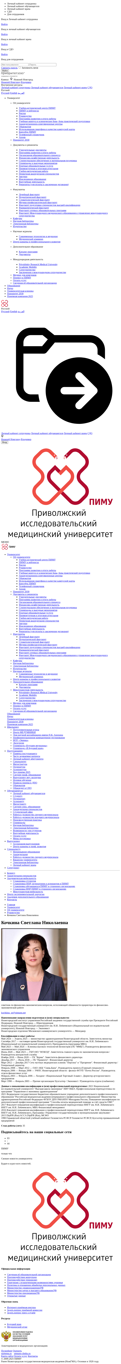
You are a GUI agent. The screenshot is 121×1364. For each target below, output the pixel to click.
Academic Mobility (28, 267)
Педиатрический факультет (32, 197)
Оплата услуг (20, 280)
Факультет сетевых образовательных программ (42, 210)
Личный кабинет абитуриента (28, 759)
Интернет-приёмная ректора (21, 1307)
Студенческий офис (23, 812)
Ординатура (19, 767)
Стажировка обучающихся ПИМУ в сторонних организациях (44, 886)
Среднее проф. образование (27, 775)
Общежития (25, 126)
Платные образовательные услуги (36, 166)
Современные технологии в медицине (38, 236)
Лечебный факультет (29, 194)
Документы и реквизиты (25, 594)
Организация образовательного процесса (39, 155)
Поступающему (15, 751)
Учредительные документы (32, 150)
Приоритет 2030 (21, 140)
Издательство (20, 226)
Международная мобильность (28, 891)
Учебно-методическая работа (33, 171)
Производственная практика (27, 820)
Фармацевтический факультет (34, 208)
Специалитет (19, 761)
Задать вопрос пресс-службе (21, 1312)
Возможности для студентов (27, 830)
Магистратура (20, 764)
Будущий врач (14, 1324)
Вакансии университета (25, 859)
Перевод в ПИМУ (22, 277)
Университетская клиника (20, 291)
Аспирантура (19, 769)
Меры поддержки (22, 838)
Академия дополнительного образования (28, 897)
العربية (21, 93)
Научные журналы (22, 671)
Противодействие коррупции (22, 1277)
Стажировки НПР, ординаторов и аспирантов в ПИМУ (41, 883)
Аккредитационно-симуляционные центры (41, 124)
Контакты (12, 899)
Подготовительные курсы (26, 729)
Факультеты (19, 634)
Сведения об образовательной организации (35, 283)
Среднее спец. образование (26, 806)
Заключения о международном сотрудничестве (42, 272)
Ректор (22, 113)
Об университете (21, 557)
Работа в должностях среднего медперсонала (35, 814)
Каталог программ (28, 251)
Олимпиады (19, 822)
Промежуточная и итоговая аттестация (38, 168)
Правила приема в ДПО (25, 782)
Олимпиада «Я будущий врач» (28, 748)
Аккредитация (20, 854)
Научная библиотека (23, 221)
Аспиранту (18, 801)
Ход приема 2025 (21, 772)
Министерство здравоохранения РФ (25, 1288)
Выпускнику (13, 841)
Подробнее (6, 1351)
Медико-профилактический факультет (38, 202)
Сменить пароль (9, 68)
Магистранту (19, 804)
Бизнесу (11, 873)
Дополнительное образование (28, 682)
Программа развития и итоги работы (37, 118)
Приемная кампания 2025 (20, 296)
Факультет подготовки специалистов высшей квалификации (49, 205)
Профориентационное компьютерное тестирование (39, 737)
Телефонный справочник (31, 134)
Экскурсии (18, 743)
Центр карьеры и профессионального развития (36, 241)
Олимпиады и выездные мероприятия (38, 163)
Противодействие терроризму (22, 1280)
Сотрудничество (27, 269)
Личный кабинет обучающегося (47, 87)
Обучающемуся (15, 790)
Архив (22, 137)
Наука (10, 288)
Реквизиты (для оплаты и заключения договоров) (44, 184)
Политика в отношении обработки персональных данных (36, 1285)
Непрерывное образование (26, 852)
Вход (4, 442)
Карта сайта (7, 1356)
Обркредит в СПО (22, 788)
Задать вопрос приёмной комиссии (24, 1310)
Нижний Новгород (10, 82)
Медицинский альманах (31, 239)
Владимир (26, 82)
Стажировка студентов (24, 881)
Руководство (25, 116)
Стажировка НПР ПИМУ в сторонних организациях (39, 889)
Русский (5, 93)
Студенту (17, 796)
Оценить (17, 1351)
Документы (25, 254)
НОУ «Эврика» (20, 740)
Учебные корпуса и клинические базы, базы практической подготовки (54, 121)
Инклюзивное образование (32, 179)
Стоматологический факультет (34, 200)
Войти (4, 24)
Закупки (23, 176)
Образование (13, 285)
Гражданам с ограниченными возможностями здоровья (35, 1282)
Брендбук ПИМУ (27, 132)
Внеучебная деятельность (32, 182)
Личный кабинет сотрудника (15, 87)
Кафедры (17, 218)
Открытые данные (16, 1296)
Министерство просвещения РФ (23, 1293)
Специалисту (14, 849)
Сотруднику (13, 867)
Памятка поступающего (25, 753)
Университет (13, 554)
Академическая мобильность (21, 878)
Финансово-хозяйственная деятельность (39, 158)
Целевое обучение (22, 780)
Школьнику (13, 727)
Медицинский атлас (17, 1327)
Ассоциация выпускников (26, 844)
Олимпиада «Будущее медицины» (30, 745)
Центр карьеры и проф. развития (29, 846)
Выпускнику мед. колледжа (27, 777)
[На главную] (13, 76)
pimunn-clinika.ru (22, 1353)
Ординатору (19, 798)
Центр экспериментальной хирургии (25, 894)
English (13, 93)
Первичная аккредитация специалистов (39, 174)
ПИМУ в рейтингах (29, 110)
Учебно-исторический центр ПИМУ (37, 108)
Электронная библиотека (25, 223)
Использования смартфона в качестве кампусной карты (47, 129)
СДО (90, 87)
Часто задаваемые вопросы (26, 756)
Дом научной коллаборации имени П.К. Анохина (38, 735)
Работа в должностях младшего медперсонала (36, 817)
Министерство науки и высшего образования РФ (32, 1290)
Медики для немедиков (24, 275)
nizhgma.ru (6, 1353)
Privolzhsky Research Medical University (38, 264)
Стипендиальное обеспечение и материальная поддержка (48, 160)
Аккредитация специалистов (27, 809)
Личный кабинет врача (75, 87)
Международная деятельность (28, 690)
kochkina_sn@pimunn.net (13, 1012)
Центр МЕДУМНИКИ (24, 732)
